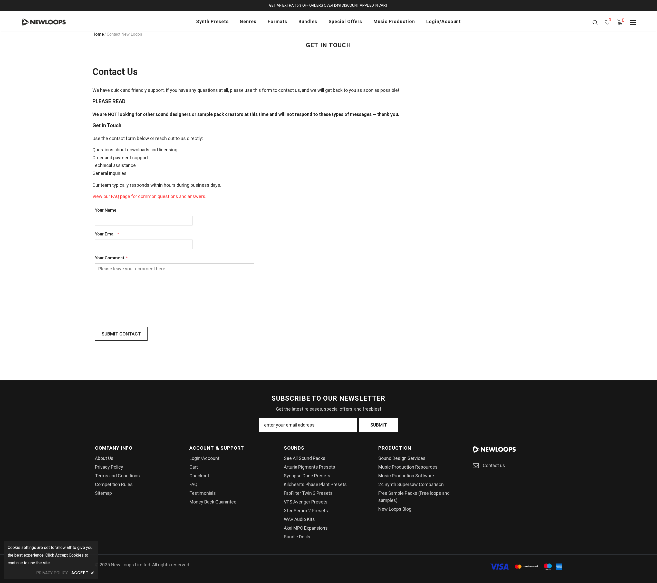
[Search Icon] (595, 22)
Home (98, 34)
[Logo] (51, 22)
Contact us (494, 465)
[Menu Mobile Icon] (633, 22)
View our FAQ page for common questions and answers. (149, 196)
